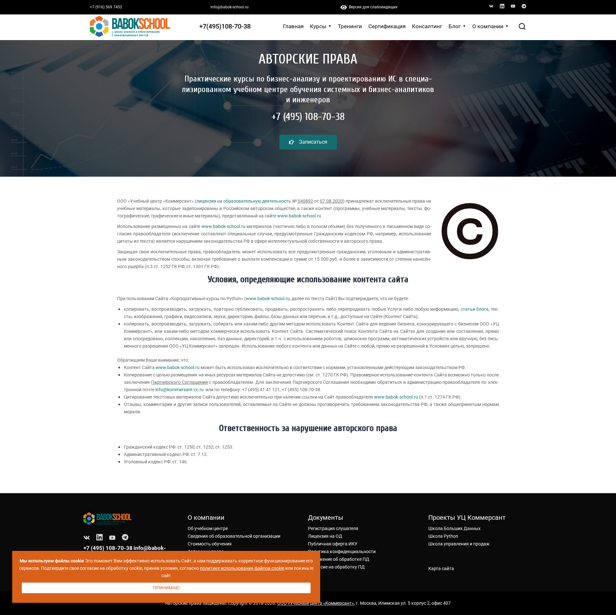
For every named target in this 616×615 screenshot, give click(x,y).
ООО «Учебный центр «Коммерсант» (315, 603)
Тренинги (350, 26)
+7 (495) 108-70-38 (108, 548)
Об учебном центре (208, 528)
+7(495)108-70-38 (225, 26)
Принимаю (166, 587)
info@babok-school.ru (229, 7)
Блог (455, 26)
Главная (293, 26)
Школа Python (443, 536)
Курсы (318, 26)
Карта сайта (441, 568)
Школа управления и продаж (459, 543)
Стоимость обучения (210, 543)
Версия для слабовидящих (372, 7)
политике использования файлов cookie (242, 568)
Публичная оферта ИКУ (332, 543)
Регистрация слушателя (333, 528)
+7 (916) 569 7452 (106, 7)
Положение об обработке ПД (338, 559)
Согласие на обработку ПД (336, 566)
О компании (487, 26)
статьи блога (475, 309)
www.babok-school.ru (299, 215)
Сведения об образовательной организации (234, 536)
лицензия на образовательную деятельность (243, 201)
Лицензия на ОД (325, 536)
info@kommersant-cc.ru (179, 389)
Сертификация (387, 26)
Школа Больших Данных (454, 528)
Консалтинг (427, 26)
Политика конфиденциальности (342, 551)
